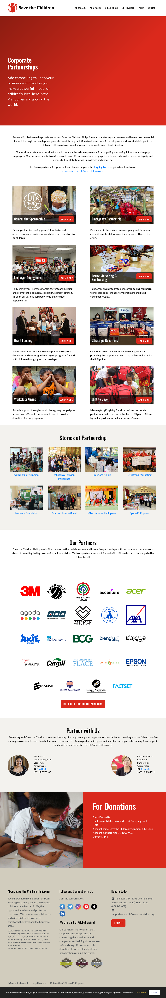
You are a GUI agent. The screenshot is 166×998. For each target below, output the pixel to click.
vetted (77, 948)
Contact (152, 7)
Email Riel (41, 769)
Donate (118, 923)
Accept (154, 992)
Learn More (66, 219)
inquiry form (101, 166)
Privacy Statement (18, 983)
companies (65, 941)
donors (85, 937)
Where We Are (111, 7)
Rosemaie (145, 769)
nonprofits (82, 933)
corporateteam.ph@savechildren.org (82, 170)
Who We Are (80, 7)
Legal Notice (39, 983)
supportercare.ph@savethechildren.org (133, 914)
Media (141, 7)
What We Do (95, 7)
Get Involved (128, 7)
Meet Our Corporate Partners (83, 704)
